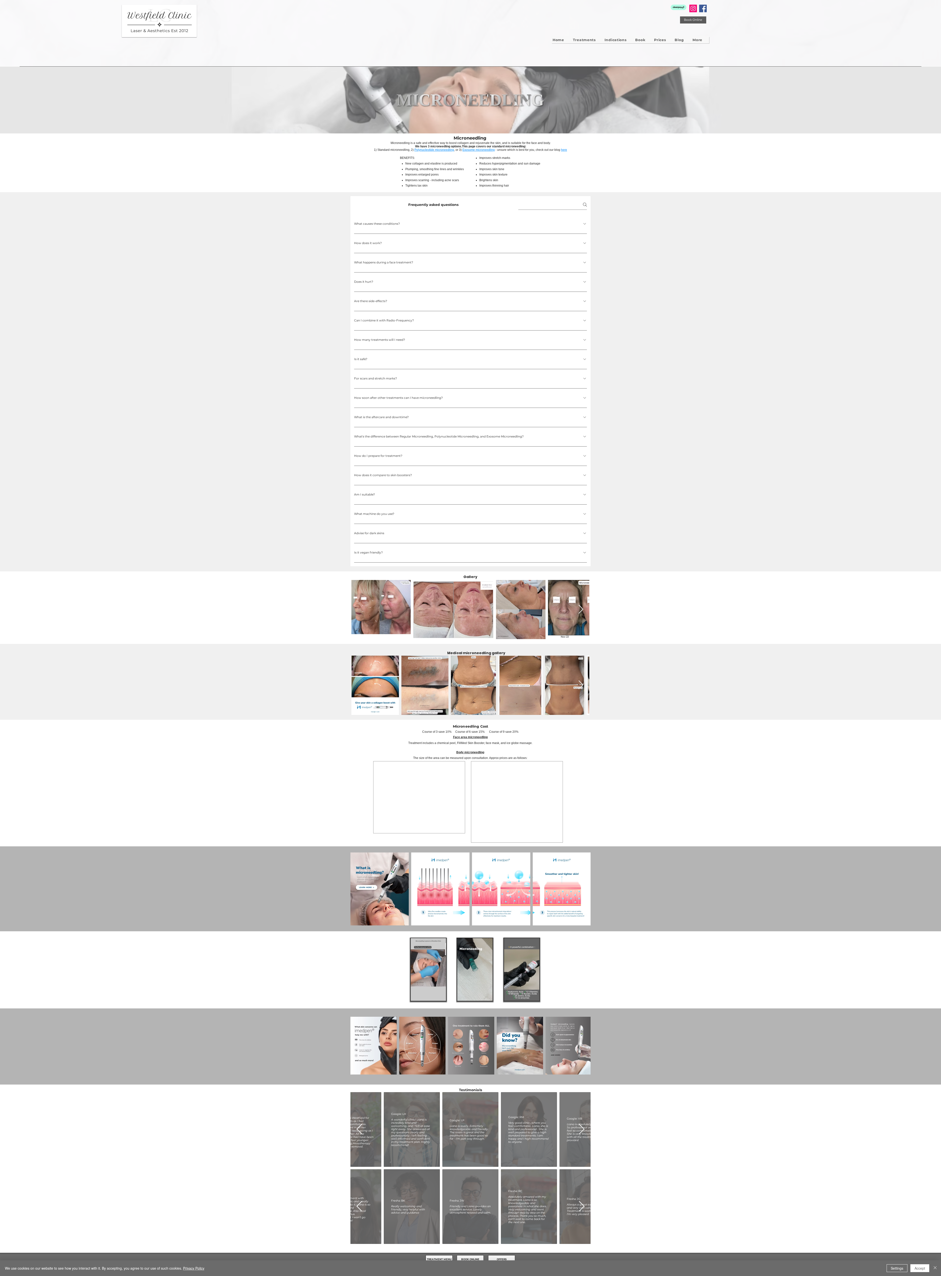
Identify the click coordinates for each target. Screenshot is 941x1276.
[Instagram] (693, 8)
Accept (920, 1268)
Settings (897, 1268)
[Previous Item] (359, 1138)
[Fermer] (935, 1268)
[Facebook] (703, 8)
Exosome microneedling (478, 150)
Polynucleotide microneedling (434, 150)
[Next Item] (581, 609)
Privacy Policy (193, 1268)
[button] (697, 39)
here (564, 150)
